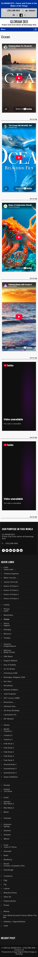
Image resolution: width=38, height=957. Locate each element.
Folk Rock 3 (9, 752)
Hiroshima (8, 686)
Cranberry (8, 876)
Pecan (6, 905)
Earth (6, 611)
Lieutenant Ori (10, 715)
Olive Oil (7, 897)
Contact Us (19, 950)
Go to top (33, 119)
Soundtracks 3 (10, 773)
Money (6, 911)
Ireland (7, 789)
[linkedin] (10, 550)
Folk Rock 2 (9, 748)
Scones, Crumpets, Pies (14, 866)
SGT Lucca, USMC (12, 698)
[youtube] (21, 550)
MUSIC (7, 729)
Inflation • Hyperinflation (14, 922)
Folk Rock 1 (9, 744)
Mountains (8, 615)
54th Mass (8, 656)
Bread (6, 864)
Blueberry (8, 860)
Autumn (7, 835)
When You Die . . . (11, 578)
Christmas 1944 (10, 673)
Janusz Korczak (11, 582)
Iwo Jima (7, 681)
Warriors (7, 650)
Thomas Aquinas (11, 574)
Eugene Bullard (10, 661)
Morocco (7, 634)
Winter (6, 839)
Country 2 (8, 735)
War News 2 (9, 808)
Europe (7, 785)
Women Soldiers (11, 690)
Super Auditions (11, 777)
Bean (6, 855)
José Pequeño (10, 694)
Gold (6, 926)
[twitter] (7, 550)
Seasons (7, 824)
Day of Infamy (10, 665)
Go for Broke (9, 669)
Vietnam (7, 818)
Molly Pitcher (9, 652)
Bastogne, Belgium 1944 (14, 677)
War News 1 (9, 804)
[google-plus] (17, 550)
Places (7, 609)
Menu (3, 29)
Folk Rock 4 (9, 756)
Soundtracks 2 (10, 769)
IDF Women (9, 719)
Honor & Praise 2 (11, 590)
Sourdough (8, 870)
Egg (5, 880)
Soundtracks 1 (10, 764)
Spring (6, 826)
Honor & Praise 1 (11, 586)
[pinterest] (14, 550)
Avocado (7, 851)
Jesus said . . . (10, 569)
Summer (7, 831)
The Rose (8, 791)
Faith (6, 567)
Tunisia (7, 638)
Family (7, 605)
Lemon (7, 889)
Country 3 (8, 740)
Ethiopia (7, 630)
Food (6, 845)
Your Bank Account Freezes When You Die (20, 916)
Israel (6, 798)
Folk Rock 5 (9, 760)
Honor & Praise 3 (11, 594)
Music (6, 812)
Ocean (6, 619)
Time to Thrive (10, 847)
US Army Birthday (11, 711)
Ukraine (7, 802)
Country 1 (8, 731)
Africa (6, 623)
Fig (5, 884)
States (6, 725)
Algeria (7, 625)
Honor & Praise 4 (11, 599)
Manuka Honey (10, 893)
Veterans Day (9, 706)
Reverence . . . (10, 702)
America (7, 644)
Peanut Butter (10, 901)
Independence (10, 646)
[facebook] (3, 550)
